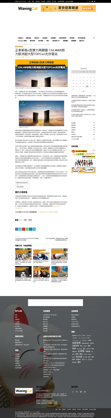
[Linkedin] (30, 229)
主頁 (16, 44)
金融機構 (73, 40)
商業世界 (36, 38)
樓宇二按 (45, 324)
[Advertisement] (55, 25)
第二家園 (85, 357)
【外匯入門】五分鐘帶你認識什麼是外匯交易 (53, 365)
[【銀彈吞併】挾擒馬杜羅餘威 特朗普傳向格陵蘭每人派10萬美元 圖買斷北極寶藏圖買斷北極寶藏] (59, 271)
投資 (29, 1)
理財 (33, 1)
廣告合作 (81, 40)
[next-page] (18, 285)
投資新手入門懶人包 (48, 372)
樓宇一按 (45, 321)
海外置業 (40, 40)
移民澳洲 (89, 354)
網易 (89, 357)
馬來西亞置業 (18, 367)
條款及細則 (44, 403)
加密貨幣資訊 (62, 38)
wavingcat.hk (43, 212)
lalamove (83, 338)
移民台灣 (85, 354)
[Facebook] (87, 1)
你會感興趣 (27, 246)
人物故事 (35, 276)
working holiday (75, 340)
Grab (79, 338)
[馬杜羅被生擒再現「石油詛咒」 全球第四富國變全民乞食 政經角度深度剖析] (23, 271)
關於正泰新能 (20, 186)
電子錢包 (90, 359)
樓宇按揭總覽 (46, 317)
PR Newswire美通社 (20, 57)
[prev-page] (16, 285)
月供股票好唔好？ (47, 374)
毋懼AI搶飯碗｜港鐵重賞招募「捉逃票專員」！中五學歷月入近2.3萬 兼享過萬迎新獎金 (23, 262)
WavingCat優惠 (69, 1)
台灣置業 (17, 363)
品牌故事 (37, 1)
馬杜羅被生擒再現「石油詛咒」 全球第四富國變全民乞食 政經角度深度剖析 (23, 280)
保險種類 (65, 40)
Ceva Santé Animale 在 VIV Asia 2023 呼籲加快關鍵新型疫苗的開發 (27, 239)
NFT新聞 (43, 1)
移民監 (73, 357)
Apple (74, 335)
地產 (81, 346)
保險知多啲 (46, 376)
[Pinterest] (23, 229)
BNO (84, 335)
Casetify (88, 335)
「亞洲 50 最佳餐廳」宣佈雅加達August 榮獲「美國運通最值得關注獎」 (56, 239)
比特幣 (81, 351)
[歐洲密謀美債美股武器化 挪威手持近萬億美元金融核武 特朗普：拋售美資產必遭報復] (59, 254)
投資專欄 (53, 38)
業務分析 (74, 351)
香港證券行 (74, 319)
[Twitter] (92, 1)
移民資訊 (72, 38)
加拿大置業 (17, 365)
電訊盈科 (74, 362)
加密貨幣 (76, 343)
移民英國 (79, 357)
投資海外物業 (79, 348)
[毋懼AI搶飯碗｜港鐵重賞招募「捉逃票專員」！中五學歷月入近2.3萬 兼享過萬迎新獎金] (23, 254)
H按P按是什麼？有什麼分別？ (50, 315)
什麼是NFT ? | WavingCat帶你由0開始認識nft (54, 363)
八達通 (89, 340)
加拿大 (92, 343)
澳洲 (73, 354)
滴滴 (92, 351)
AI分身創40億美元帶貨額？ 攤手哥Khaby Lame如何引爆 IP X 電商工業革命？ (41, 280)
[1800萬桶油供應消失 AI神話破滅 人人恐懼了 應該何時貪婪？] (41, 254)
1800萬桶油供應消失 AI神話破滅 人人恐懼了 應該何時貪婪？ (83, 101)
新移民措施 (88, 348)
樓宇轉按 (45, 319)
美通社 (19, 44)
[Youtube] (95, 1)
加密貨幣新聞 (61, 1)
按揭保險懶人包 (19, 342)
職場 (16, 259)
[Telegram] (34, 229)
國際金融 (28, 38)
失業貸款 (85, 346)
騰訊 (79, 362)
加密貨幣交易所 (75, 324)
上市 (80, 340)
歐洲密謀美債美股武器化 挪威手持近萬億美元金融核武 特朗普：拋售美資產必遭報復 (59, 262)
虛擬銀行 (73, 317)
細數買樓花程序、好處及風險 (22, 344)
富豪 (89, 346)
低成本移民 (84, 340)
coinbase (74, 338)
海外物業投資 (81, 38)
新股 (93, 348)
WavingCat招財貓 (53, 212)
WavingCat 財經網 (33, 412)
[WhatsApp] (27, 229)
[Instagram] (90, 1)
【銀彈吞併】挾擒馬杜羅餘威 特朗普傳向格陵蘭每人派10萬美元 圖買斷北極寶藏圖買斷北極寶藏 (59, 280)
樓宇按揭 (32, 40)
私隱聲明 (38, 403)
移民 (47, 40)
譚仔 (83, 359)
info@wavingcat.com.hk (47, 400)
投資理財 (45, 38)
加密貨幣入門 (56, 40)
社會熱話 (48, 1)
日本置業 (17, 354)
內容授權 (50, 403)
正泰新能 (25, 220)
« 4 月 (83, 91)
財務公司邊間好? (75, 315)
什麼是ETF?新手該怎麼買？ (49, 367)
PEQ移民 (88, 338)
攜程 (84, 348)
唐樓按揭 (45, 326)
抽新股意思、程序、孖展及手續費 (51, 369)
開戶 (86, 359)
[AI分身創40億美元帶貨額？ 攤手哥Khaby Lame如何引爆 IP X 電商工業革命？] (41, 271)
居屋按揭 (45, 328)
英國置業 (17, 361)
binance (79, 335)
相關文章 (18, 246)
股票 (73, 359)
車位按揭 (45, 331)
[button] (94, 38)
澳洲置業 (17, 356)
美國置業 (17, 358)
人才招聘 (55, 403)
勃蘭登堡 (30, 220)
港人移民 (54, 1)
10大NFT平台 (74, 321)
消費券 (87, 351)
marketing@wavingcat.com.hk (49, 402)
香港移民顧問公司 (75, 326)
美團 (92, 357)
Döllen (20, 220)
